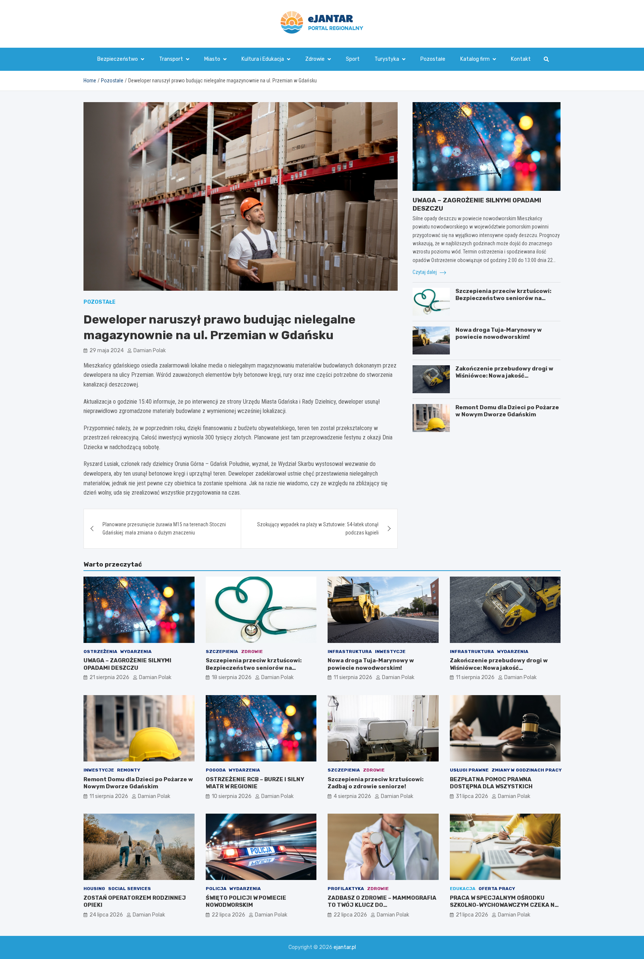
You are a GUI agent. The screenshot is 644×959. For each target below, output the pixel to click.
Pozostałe (432, 59)
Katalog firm (475, 59)
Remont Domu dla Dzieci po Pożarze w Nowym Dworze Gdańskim (507, 411)
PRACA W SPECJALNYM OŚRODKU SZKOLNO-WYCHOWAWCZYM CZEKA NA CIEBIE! (504, 905)
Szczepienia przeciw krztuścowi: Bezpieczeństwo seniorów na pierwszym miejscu (503, 298)
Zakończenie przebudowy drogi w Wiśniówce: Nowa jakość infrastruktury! (504, 376)
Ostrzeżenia (100, 651)
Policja (216, 888)
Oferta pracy (497, 888)
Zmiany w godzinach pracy (527, 770)
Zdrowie (315, 59)
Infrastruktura (350, 651)
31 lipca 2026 (472, 796)
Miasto (212, 59)
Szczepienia (222, 651)
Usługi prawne (469, 770)
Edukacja (463, 888)
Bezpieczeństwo (117, 59)
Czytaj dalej (425, 272)
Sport (353, 59)
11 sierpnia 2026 (353, 677)
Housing (94, 888)
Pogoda (216, 770)
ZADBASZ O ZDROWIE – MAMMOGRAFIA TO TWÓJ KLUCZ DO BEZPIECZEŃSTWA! (382, 905)
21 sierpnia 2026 (109, 677)
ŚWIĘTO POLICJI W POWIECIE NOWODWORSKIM (246, 902)
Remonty (128, 770)
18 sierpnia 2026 (232, 677)
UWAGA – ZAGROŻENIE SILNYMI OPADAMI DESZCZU (127, 664)
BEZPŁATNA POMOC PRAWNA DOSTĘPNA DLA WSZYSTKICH (491, 783)
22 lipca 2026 (228, 915)
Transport (171, 59)
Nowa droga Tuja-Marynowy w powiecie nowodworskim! (498, 333)
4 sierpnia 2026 (352, 796)
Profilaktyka (346, 888)
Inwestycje (390, 651)
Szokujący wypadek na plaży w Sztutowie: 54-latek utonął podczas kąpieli (318, 528)
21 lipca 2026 (472, 915)
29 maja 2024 (106, 350)
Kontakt (521, 59)
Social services (129, 888)
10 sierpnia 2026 (232, 796)
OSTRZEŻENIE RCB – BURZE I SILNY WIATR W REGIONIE (255, 783)
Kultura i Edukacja (263, 59)
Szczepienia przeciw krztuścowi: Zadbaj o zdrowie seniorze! (375, 783)
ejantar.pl (345, 947)
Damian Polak (149, 350)
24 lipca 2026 (106, 915)
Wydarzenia (136, 651)
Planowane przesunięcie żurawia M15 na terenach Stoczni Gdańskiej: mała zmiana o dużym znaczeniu (164, 528)
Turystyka (387, 59)
